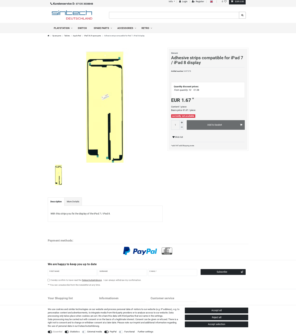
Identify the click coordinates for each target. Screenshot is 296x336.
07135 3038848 (73, 3)
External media (94, 331)
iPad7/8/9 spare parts (92, 36)
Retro (145, 28)
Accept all (216, 310)
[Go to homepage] (48, 36)
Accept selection (216, 324)
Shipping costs (188, 145)
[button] (171, 1)
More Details (73, 201)
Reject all (216, 317)
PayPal (113, 331)
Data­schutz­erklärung (88, 326)
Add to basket (214, 124)
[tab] (56, 201)
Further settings (145, 331)
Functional (129, 331)
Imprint (136, 322)
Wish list (179, 137)
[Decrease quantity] (181, 127)
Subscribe (222, 271)
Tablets (67, 36)
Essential (57, 331)
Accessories (125, 28)
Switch (82, 28)
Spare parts (102, 28)
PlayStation (62, 28)
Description (56, 201)
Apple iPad (77, 36)
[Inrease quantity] (181, 122)
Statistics (74, 331)
